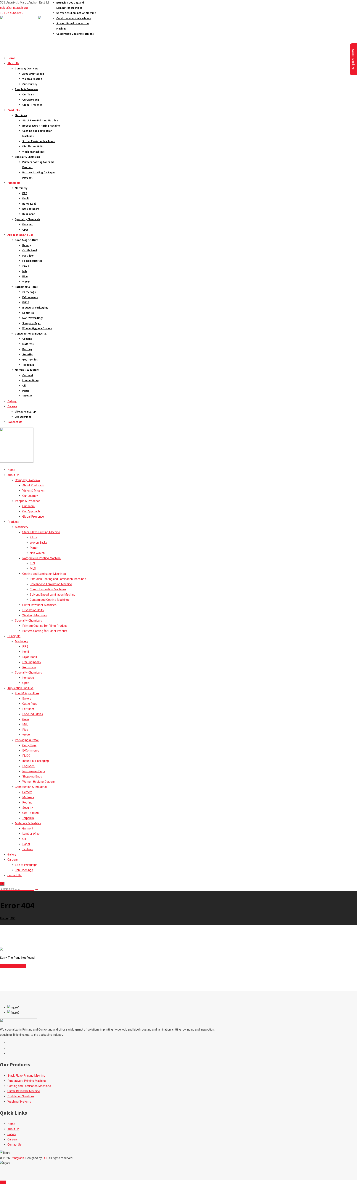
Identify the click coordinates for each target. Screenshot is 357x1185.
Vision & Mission (32, 79)
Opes (25, 229)
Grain (25, 266)
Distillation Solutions (20, 1096)
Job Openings (23, 416)
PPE (24, 193)
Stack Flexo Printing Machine (40, 120)
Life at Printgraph (26, 411)
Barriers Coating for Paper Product (44, 631)
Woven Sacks (38, 542)
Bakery (26, 245)
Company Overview (26, 68)
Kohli (25, 198)
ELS (32, 563)
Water (26, 281)
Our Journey (29, 84)
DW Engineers (30, 209)
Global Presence (32, 105)
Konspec (27, 224)
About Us (13, 63)
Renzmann (28, 214)
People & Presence (26, 89)
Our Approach (30, 99)
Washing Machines (33, 151)
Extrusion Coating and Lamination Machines (58, 579)
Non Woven (37, 553)
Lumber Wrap (30, 380)
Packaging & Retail (26, 286)
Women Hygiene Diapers (37, 328)
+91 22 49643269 (11, 13)
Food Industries (32, 261)
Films (33, 537)
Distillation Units (33, 146)
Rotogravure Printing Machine (41, 125)
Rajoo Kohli (29, 203)
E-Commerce (30, 297)
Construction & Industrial (30, 333)
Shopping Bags (31, 323)
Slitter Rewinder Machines (38, 141)
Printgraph (17, 1158)
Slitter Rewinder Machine (23, 1091)
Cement (27, 338)
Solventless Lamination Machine (76, 13)
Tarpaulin (28, 364)
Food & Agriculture (26, 240)
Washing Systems (19, 1101)
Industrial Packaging (35, 307)
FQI (45, 1158)
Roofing (27, 349)
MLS (33, 568)
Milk (24, 271)
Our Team (28, 94)
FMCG (25, 302)
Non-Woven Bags (32, 318)
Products (13, 110)
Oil (24, 385)
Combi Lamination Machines (73, 18)
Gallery (12, 401)
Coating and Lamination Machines (44, 574)
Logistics (28, 312)
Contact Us (14, 422)
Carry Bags (29, 292)
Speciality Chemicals (27, 157)
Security (27, 354)
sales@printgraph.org (14, 7)
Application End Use (20, 235)
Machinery (21, 115)
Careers (12, 406)
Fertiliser (28, 255)
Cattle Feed (29, 250)
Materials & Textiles (27, 370)
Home (11, 58)
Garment (27, 375)
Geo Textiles (30, 359)
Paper (25, 390)
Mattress (28, 344)
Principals (13, 183)
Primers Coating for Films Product (44, 625)
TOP (3, 1182)
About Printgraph (33, 73)
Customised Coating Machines (75, 33)
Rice (25, 276)
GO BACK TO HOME (13, 966)
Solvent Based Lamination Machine (52, 594)
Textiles (27, 396)
